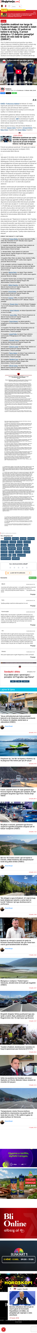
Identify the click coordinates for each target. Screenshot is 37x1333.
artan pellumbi (11, 545)
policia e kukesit (21, 555)
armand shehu (15, 558)
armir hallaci (4, 551)
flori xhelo (19, 542)
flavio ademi (23, 538)
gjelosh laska (31, 538)
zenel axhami (27, 542)
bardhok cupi (15, 538)
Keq (19, 681)
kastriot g (19, 548)
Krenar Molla (13, 239)
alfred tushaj (8, 538)
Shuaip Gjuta (14, 304)
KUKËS (3, 103)
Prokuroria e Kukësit (12, 103)
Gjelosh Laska (13, 347)
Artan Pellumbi (14, 310)
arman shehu (19, 551)
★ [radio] (10, 567)
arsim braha (4, 548)
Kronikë (3, 21)
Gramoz (10, 298)
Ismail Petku (13, 334)
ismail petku (13, 542)
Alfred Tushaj (13, 366)
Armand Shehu (27, 128)
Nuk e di (26, 681)
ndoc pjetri (11, 551)
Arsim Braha (12, 291)
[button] (3, 1329)
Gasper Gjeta (11, 128)
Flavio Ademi (13, 353)
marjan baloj (26, 548)
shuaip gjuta (19, 545)
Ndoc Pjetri (4, 130)
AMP (17, 119)
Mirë (13, 681)
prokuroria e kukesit (5, 558)
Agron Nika (13, 315)
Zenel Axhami (13, 321)
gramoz (26, 545)
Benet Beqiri (9, 726)
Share (3, 93)
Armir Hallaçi (22, 130)
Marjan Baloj (13, 272)
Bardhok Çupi (13, 359)
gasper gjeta (27, 551)
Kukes (14, 555)
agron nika (3, 545)
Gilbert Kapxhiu (13, 285)
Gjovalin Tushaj (14, 340)
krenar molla (4, 555)
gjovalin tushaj (4, 542)
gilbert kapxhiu (12, 548)
